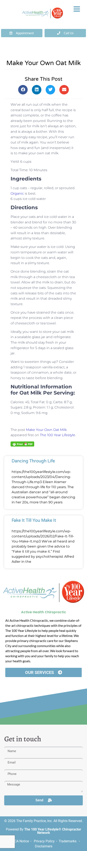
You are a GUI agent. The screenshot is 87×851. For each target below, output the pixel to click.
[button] (23, 89)
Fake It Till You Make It (34, 520)
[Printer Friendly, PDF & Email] (22, 443)
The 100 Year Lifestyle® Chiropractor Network (52, 831)
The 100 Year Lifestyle (57, 435)
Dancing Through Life (33, 461)
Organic (17, 193)
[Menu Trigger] (77, 8)
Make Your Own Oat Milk (46, 430)
